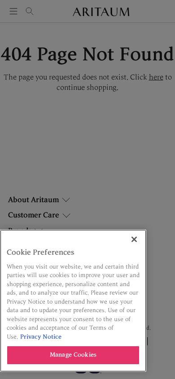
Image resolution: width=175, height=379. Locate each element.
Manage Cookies (73, 354)
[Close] (134, 239)
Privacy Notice (40, 336)
